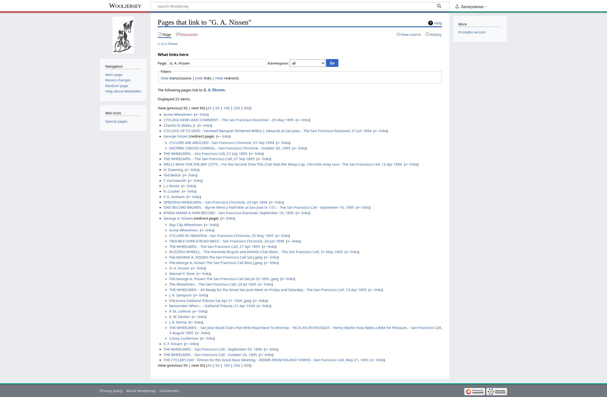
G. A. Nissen (169, 44)
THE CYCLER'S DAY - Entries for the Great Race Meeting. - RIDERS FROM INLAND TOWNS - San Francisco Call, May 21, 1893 (266, 359)
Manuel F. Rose (182, 273)
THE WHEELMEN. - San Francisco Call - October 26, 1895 (210, 354)
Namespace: (278, 63)
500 (247, 108)
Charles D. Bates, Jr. (180, 125)
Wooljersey (125, 5)
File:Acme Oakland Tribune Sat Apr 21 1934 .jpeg (210, 300)
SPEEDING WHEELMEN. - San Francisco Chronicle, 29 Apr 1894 (215, 202)
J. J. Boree (171, 185)
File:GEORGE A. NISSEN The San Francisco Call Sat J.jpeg (215, 257)
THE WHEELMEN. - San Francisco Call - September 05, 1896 (213, 349)
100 (226, 108)
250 (237, 108)
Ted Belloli (172, 175)
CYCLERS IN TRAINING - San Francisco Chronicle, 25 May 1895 (221, 235)
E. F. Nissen (173, 343)
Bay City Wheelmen (185, 224)
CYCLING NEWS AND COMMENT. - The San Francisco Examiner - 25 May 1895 (229, 119)
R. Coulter (172, 191)
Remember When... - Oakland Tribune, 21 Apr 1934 (212, 305)
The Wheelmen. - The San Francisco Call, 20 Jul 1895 (213, 284)
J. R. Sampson (180, 295)
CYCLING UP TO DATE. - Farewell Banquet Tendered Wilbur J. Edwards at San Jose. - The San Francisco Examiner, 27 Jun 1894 (268, 130)
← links (201, 114)
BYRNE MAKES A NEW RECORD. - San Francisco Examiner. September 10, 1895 (229, 212)
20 (209, 108)
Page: (162, 63)
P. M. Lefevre (180, 311)
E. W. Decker (179, 316)
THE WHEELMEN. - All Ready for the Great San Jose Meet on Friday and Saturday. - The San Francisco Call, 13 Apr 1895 (268, 289)
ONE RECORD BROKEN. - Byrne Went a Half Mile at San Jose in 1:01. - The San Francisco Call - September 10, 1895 (259, 207)
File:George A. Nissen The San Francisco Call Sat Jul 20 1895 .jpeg (224, 278)
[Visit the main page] (123, 35)
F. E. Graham (174, 196)
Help (438, 23)
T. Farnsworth (175, 180)
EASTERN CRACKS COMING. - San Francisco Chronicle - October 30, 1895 (229, 148)
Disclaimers (169, 390)
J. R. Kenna (178, 322)
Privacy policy (111, 390)
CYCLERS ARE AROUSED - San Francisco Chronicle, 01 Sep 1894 (221, 142)
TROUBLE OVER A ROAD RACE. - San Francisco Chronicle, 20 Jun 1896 (226, 241)
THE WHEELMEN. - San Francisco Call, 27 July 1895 (205, 153)
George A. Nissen (178, 218)
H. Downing (173, 169)
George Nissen (176, 136)
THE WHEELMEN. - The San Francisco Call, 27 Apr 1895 (214, 246)
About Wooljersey (141, 390)
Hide (165, 78)
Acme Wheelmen (178, 114)
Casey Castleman (183, 338)
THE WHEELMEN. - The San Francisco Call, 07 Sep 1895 (209, 158)
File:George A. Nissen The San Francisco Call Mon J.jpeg (215, 262)
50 (217, 108)
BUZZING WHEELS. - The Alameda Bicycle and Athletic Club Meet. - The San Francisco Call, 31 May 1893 (256, 251)
